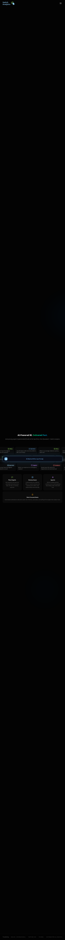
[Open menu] (60, 3)
